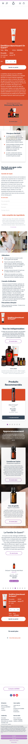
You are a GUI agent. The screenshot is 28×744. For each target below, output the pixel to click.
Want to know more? (14, 740)
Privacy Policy (14, 742)
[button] (7, 424)
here (2, 732)
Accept (14, 736)
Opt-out (14, 738)
